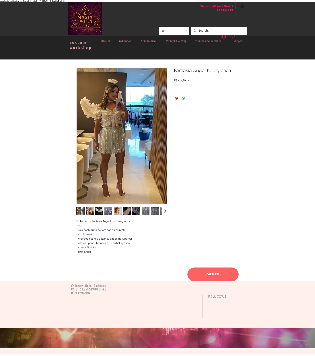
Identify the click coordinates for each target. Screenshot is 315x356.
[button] (242, 5)
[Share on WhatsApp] (183, 98)
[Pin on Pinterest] (176, 98)
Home (80, 54)
